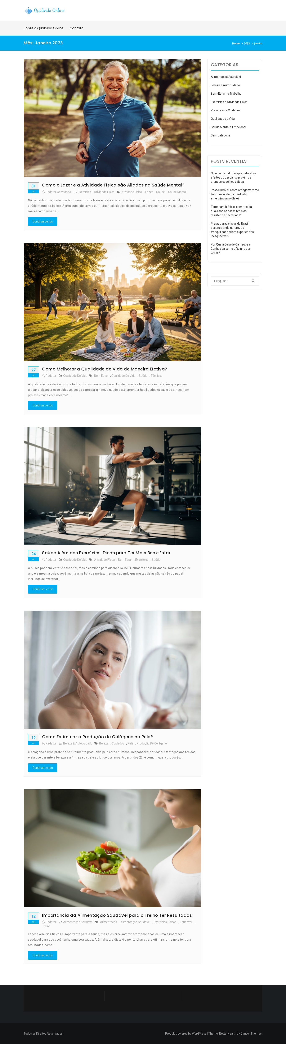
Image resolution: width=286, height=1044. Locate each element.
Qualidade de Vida (75, 375)
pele (130, 743)
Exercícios (141, 559)
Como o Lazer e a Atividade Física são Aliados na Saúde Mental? (113, 185)
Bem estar (101, 375)
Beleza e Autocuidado (77, 743)
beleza (103, 743)
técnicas (156, 375)
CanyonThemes (251, 1033)
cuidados (118, 743)
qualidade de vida (123, 375)
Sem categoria (220, 135)
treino (46, 926)
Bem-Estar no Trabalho (226, 93)
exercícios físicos (165, 922)
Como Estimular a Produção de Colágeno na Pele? (97, 737)
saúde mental (177, 192)
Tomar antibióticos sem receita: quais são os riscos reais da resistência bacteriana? (232, 211)
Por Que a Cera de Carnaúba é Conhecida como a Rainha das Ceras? (231, 249)
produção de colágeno (152, 743)
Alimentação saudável (135, 922)
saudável (186, 922)
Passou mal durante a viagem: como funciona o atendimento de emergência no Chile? (235, 194)
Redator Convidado (58, 192)
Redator (51, 375)
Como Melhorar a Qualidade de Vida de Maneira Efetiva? (104, 369)
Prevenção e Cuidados (225, 110)
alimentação (108, 922)
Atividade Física (131, 192)
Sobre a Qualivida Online (43, 28)
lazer (149, 192)
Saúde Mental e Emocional (228, 127)
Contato (77, 28)
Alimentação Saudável (78, 922)
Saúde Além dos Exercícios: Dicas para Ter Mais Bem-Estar (106, 553)
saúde (160, 192)
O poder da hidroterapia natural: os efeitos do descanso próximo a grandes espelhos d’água (233, 177)
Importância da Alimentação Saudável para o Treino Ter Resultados (117, 915)
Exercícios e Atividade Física (96, 192)
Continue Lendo (42, 221)
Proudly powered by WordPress (185, 1033)
